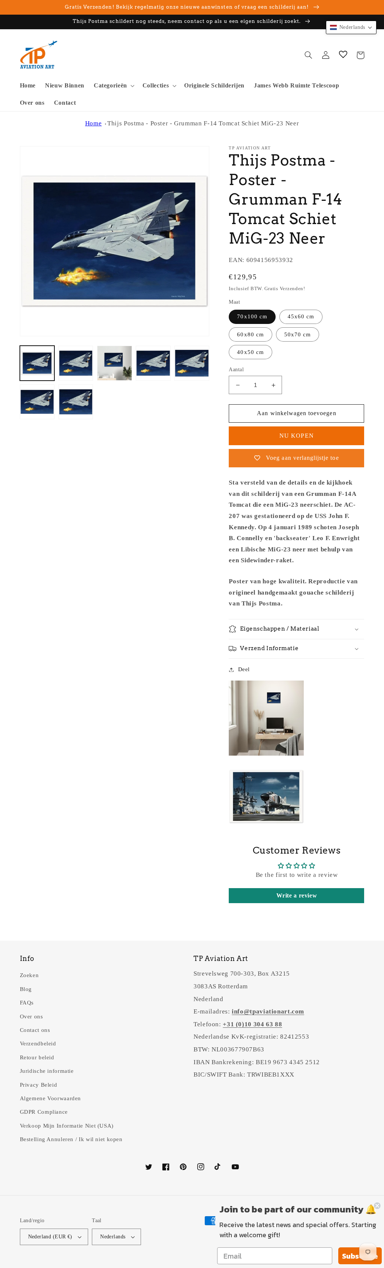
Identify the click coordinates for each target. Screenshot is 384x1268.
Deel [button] (244, 669)
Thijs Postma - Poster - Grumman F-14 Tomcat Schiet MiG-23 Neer (203, 123)
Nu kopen (296, 435)
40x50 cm (250, 352)
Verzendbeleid (38, 1044)
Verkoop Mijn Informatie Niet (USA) (67, 1126)
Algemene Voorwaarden (50, 1098)
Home (93, 123)
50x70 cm (297, 334)
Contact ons (35, 1030)
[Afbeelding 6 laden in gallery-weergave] (37, 401)
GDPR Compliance (44, 1112)
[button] (113, 85)
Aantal (236, 369)
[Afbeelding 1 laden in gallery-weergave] (37, 363)
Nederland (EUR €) (50, 1236)
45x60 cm (301, 316)
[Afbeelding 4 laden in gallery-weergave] (153, 363)
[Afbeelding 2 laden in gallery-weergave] (75, 363)
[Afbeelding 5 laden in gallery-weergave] (191, 363)
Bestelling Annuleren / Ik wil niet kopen (71, 1139)
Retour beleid (37, 1057)
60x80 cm (250, 334)
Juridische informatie (47, 1071)
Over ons (31, 1016)
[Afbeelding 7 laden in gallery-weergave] (75, 401)
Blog (26, 989)
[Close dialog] (377, 1205)
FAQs (27, 1003)
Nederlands (112, 1236)
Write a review (296, 895)
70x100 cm (252, 316)
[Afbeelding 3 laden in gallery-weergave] (114, 363)
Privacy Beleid (38, 1085)
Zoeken (29, 975)
